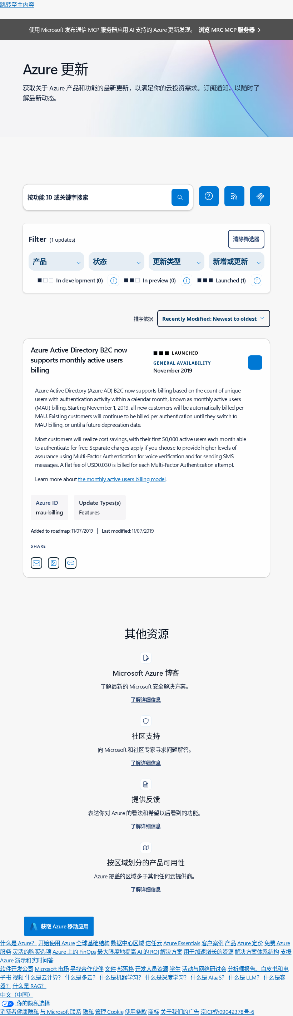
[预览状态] (186, 280)
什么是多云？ (81, 977)
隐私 (88, 1011)
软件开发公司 (16, 968)
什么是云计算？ (44, 977)
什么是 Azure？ (18, 943)
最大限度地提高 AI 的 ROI (128, 951)
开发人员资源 (151, 968)
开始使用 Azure (56, 943)
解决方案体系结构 (257, 951)
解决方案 (171, 951)
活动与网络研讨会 (204, 968)
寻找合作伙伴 (86, 968)
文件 (110, 968)
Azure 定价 (250, 943)
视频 (18, 977)
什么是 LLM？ (245, 977)
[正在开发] (113, 280)
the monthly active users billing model (122, 479)
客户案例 (213, 943)
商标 (153, 1011)
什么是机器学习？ (121, 977)
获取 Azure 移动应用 (65, 926)
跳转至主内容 (17, 4)
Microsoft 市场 (52, 968)
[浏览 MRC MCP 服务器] (260, 196)
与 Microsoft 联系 (60, 1011)
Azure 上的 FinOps (74, 951)
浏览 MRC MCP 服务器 (227, 29)
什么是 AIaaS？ (208, 977)
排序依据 (143, 318)
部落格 (125, 968)
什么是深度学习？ (167, 977)
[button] (209, 196)
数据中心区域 (127, 943)
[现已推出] (256, 280)
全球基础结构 (92, 943)
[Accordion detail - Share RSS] (53, 563)
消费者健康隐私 (19, 1011)
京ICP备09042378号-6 (227, 1011)
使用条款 (136, 1011)
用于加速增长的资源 (209, 951)
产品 (230, 943)
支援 (286, 951)
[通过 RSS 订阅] (234, 196)
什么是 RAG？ (29, 986)
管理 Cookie (109, 1011)
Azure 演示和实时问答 (27, 960)
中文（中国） (16, 994)
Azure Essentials (181, 943)
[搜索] (180, 197)
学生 (174, 968)
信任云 (153, 943)
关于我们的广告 (179, 1011)
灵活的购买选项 (32, 951)
